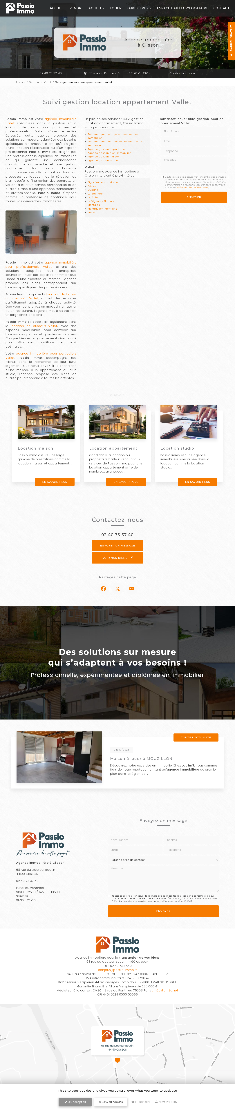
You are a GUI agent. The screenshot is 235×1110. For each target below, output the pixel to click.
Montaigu (94, 204)
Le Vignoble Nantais (101, 201)
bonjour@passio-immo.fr (117, 970)
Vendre (77, 8)
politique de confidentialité (192, 187)
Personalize (142, 1102)
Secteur (34, 82)
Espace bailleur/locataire (182, 8)
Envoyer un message (117, 545)
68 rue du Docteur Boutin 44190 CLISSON (119, 73)
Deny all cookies (112, 1102)
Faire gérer (138, 8)
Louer (116, 8)
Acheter (96, 8)
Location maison (35, 448)
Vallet (47, 82)
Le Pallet (93, 197)
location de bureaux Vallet (34, 326)
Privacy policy (167, 1102)
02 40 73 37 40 (50, 73)
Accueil (57, 8)
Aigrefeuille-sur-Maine (103, 182)
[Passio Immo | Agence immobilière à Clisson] (20, 8)
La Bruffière (95, 193)
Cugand (93, 189)
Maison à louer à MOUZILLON (141, 758)
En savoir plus (54, 482)
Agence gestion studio (103, 160)
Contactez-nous (182, 73)
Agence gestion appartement (108, 149)
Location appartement (113, 448)
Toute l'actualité (196, 737)
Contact (221, 8)
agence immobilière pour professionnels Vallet (41, 264)
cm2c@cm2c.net (165, 990)
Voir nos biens (115, 557)
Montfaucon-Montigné (102, 208)
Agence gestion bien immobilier (109, 153)
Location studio (177, 448)
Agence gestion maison (104, 156)
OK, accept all (76, 1102)
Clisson (92, 186)
